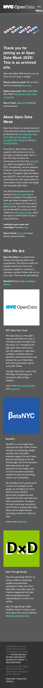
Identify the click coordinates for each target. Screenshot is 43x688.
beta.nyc (23, 521)
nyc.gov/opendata (27, 385)
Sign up (20, 233)
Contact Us (10, 681)
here (26, 227)
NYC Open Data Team (18, 654)
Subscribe (21, 102)
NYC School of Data (23, 212)
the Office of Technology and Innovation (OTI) (15, 658)
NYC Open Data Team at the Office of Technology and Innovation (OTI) (20, 137)
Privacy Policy (10, 678)
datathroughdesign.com (18, 615)
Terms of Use (21, 678)
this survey (26, 85)
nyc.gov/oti (15, 388)
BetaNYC (23, 140)
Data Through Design (22, 194)
